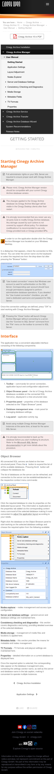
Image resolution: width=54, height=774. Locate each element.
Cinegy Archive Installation (18, 47)
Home (19, 22)
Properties (12, 106)
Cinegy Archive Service (17, 111)
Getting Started (25, 27)
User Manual (9, 27)
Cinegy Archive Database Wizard (21, 121)
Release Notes (13, 131)
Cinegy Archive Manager (34, 25)
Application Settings (16, 66)
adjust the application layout (25, 514)
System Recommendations (18, 126)
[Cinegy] (11, 3)
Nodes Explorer (14, 76)
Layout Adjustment (15, 71)
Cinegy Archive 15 (11, 25)
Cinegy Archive (32, 22)
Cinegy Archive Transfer (17, 116)
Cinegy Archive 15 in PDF (30, 36)
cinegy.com (36, 736)
